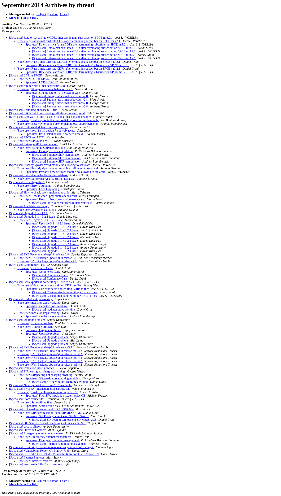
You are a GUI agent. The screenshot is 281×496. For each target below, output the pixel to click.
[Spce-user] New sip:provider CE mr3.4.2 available (40, 385)
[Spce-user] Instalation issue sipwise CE (33, 368)
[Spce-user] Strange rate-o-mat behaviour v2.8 (37, 85)
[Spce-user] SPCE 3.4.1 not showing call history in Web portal (47, 113)
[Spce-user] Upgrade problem (27, 319)
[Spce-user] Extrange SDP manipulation (33, 144)
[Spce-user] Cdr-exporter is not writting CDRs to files (42, 282)
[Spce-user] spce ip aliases (25, 426)
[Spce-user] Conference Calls (27, 264)
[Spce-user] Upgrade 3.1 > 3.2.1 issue (32, 216)
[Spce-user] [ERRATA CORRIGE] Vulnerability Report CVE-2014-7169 (54, 454)
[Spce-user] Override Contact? (28, 430)
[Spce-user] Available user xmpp (29, 206)
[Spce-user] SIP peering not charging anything (37, 371)
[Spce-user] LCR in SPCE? (26, 75)
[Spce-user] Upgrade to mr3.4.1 (28, 213)
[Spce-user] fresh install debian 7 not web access (38, 127)
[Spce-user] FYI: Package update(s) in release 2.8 (39, 254)
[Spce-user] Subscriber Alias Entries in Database (38, 175)
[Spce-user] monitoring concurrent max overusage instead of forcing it (51, 447)
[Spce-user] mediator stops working (31, 299)
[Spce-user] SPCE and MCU (27, 137)
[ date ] (64, 14)
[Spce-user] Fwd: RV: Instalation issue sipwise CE (40, 388)
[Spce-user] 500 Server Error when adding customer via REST (47, 423)
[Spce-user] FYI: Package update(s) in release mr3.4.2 (42, 347)
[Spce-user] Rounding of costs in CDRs (33, 109)
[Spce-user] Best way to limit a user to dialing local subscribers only (50, 116)
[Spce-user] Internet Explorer (27, 457)
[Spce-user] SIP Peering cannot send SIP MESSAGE (41, 409)
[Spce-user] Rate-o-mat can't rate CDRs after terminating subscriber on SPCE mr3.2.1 (61, 37)
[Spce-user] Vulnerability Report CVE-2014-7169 (39, 450)
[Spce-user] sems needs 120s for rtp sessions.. (37, 464)
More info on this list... (23, 17)
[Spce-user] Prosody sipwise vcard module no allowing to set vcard (50, 165)
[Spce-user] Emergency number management (36, 433)
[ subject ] (42, 14)
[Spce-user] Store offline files (27, 399)
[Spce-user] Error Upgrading (27, 182)
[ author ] (53, 14)
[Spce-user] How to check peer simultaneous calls (39, 192)
